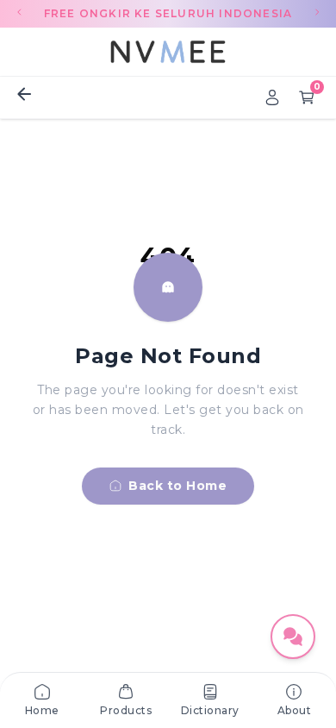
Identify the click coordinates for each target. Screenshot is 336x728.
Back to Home (177, 485)
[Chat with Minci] (293, 636)
